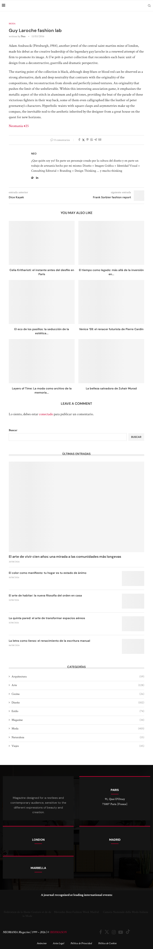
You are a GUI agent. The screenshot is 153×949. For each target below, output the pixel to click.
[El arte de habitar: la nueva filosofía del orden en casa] (133, 601)
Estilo (78, 711)
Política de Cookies (107, 943)
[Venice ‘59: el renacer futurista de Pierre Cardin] (111, 302)
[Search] (149, 5)
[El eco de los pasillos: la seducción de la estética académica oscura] (42, 302)
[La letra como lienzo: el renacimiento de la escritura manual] (133, 646)
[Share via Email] (100, 140)
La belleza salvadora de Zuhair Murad (111, 388)
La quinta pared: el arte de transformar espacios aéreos (47, 618)
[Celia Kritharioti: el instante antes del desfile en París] (42, 243)
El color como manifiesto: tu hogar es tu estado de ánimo (47, 573)
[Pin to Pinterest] (87, 140)
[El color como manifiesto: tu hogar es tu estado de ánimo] (133, 578)
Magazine (78, 720)
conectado (46, 414)
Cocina (78, 694)
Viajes (78, 746)
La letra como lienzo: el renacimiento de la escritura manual (49, 641)
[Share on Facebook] (79, 140)
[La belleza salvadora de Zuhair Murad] (111, 361)
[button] (6, 909)
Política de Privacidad (81, 943)
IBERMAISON (58, 932)
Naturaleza (78, 737)
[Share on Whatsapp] (91, 140)
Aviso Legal (58, 943)
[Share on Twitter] (83, 140)
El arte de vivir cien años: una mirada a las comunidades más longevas (65, 556)
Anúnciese (41, 943)
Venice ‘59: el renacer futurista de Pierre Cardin (111, 329)
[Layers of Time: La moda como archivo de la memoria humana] (42, 361)
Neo (23, 36)
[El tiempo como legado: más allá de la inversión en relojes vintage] (111, 243)
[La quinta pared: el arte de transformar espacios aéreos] (133, 623)
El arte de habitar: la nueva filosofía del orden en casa (45, 595)
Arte (78, 685)
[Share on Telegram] (95, 140)
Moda (78, 729)
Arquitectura (78, 677)
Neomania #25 (19, 126)
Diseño (78, 703)
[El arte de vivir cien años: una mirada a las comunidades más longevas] (76, 507)
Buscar (13, 430)
